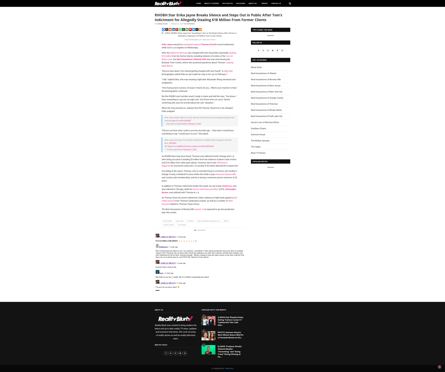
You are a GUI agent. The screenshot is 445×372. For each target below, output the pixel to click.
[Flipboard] (190, 29)
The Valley (256, 147)
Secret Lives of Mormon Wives (265, 122)
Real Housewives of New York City (266, 92)
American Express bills (225, 174)
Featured (190, 221)
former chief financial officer (205, 189)
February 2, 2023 (194, 124)
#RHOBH (172, 143)
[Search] (289, 3)
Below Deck (256, 67)
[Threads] (196, 29)
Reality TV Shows (211, 3)
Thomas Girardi (168, 225)
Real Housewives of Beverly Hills (208, 221)
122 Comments (189, 24)
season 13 (199, 209)
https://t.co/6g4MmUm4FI (178, 146)
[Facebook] (163, 29)
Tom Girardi (182, 225)
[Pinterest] (176, 29)
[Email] (186, 29)
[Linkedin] (173, 29)
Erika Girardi (167, 221)
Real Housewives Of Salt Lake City (266, 116)
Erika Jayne (179, 221)
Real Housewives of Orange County (267, 98)
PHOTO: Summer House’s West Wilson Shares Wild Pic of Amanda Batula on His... (230, 335)
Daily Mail (228, 71)
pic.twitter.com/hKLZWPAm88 (201, 146)
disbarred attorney (178, 53)
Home (198, 3)
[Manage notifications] (439, 367)
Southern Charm (258, 128)
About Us (253, 3)
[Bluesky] (193, 29)
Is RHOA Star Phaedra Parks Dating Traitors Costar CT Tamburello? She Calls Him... (230, 321)
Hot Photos (227, 3)
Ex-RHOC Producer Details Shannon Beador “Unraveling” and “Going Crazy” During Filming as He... (230, 351)
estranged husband (192, 44)
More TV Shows (258, 153)
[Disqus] (200, 262)
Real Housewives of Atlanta (263, 73)
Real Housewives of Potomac (264, 104)
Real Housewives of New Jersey (266, 85)
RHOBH (226, 221)
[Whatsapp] (180, 29)
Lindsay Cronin (162, 24)
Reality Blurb (229, 368)
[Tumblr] (183, 29)
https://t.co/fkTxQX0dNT (181, 121)
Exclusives (240, 3)
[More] (200, 29)
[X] (166, 29)
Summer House (258, 134)
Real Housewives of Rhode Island (266, 110)
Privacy (265, 3)
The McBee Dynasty (260, 140)
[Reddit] (170, 29)
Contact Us (276, 3)
